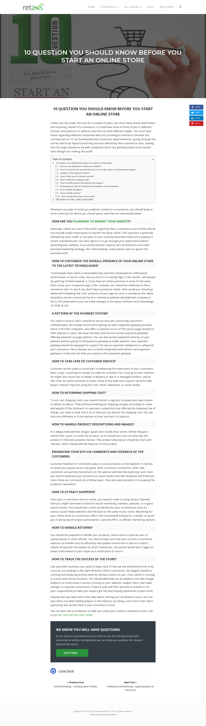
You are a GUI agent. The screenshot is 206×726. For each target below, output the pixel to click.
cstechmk (66, 671)
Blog (151, 7)
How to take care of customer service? (77, 176)
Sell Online (131, 7)
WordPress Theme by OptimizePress (103, 714)
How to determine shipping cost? (74, 180)
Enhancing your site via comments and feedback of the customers (89, 186)
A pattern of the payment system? (75, 173)
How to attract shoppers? (71, 190)
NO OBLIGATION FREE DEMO (75, 615)
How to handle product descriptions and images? (81, 183)
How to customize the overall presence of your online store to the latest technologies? (98, 169)
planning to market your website (101, 221)
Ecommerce (108, 7)
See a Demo (166, 7)
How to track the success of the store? (78, 196)
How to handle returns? (70, 193)
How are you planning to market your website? (80, 166)
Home (91, 7)
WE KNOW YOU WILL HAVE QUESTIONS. (75, 199)
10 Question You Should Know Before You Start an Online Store (103, 56)
